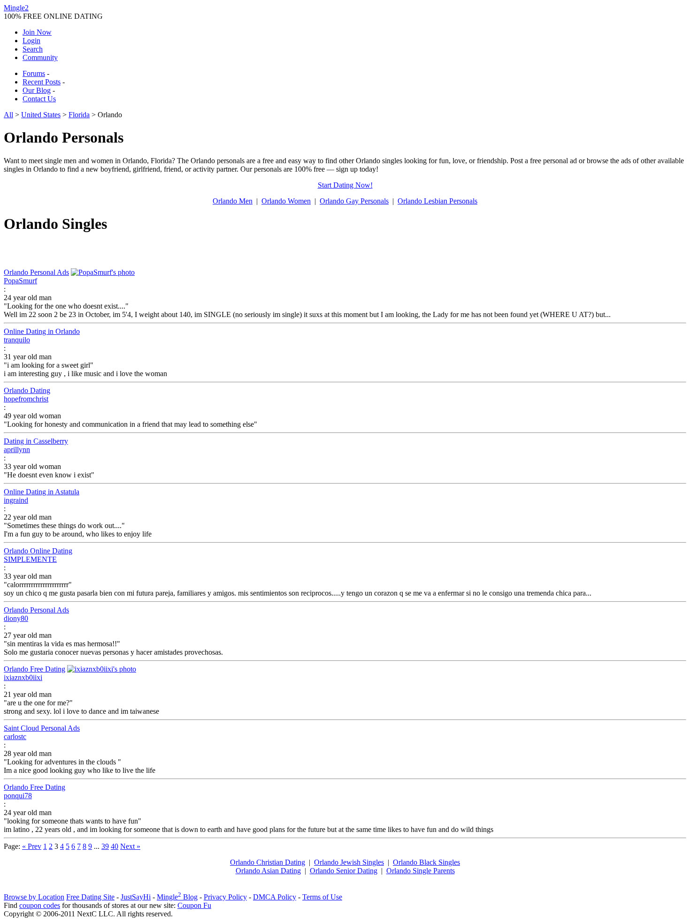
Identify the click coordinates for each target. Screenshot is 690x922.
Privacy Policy (225, 897)
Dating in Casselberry (36, 441)
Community (40, 57)
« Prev (31, 846)
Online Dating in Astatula (41, 492)
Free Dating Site (90, 897)
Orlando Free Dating (34, 669)
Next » (130, 846)
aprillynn (17, 449)
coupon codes (39, 905)
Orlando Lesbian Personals (437, 201)
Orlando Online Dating (38, 551)
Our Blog (37, 90)
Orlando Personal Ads (36, 272)
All (8, 115)
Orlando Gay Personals (354, 201)
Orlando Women (286, 201)
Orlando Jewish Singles (349, 862)
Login (31, 41)
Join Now (37, 32)
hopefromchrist (26, 399)
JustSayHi (136, 897)
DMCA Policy (274, 897)
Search (33, 49)
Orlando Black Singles (426, 862)
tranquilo (17, 340)
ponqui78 (18, 796)
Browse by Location (34, 897)
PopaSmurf (20, 281)
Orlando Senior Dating (343, 871)
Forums (34, 73)
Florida (79, 115)
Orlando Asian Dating (268, 871)
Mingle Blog (177, 897)
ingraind (16, 500)
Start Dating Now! (345, 185)
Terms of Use (322, 897)
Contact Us (39, 99)
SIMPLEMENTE (30, 559)
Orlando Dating (27, 390)
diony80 (16, 618)
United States (41, 115)
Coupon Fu (194, 905)
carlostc (15, 737)
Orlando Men (233, 201)
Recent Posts (42, 82)
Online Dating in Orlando (42, 331)
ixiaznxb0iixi (23, 677)
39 (105, 846)
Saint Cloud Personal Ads (42, 728)
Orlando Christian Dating (267, 862)
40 (114, 846)
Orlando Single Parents (420, 871)
